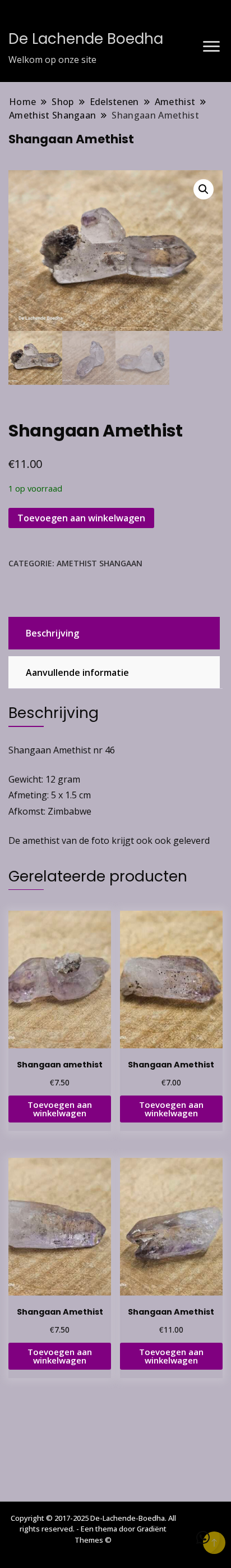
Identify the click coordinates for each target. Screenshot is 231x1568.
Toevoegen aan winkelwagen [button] (59, 1109)
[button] (203, 189)
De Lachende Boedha (85, 39)
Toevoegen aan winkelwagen (81, 518)
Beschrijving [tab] (52, 633)
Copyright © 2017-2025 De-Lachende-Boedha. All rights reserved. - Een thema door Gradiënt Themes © (93, 1529)
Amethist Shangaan (99, 563)
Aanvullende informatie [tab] (77, 672)
